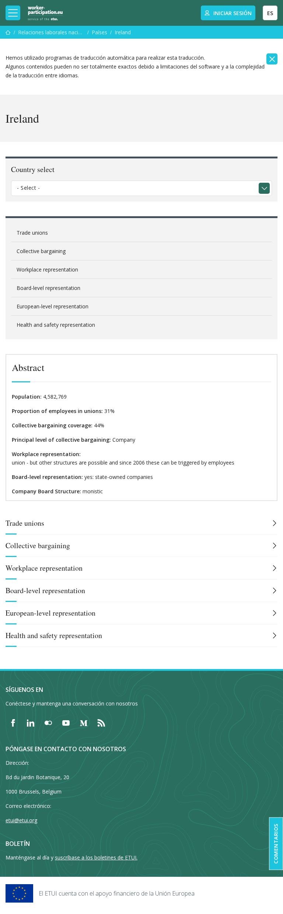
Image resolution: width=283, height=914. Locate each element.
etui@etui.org (21, 820)
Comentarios (275, 844)
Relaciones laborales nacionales (51, 32)
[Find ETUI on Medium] (83, 722)
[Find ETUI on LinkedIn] (30, 722)
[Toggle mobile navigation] (13, 13)
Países (99, 32)
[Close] (271, 58)
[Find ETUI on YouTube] (66, 722)
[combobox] (141, 188)
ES (270, 13)
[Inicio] (8, 32)
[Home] (45, 13)
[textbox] (136, 188)
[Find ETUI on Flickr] (48, 722)
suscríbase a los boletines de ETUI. (96, 857)
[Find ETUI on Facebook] (13, 722)
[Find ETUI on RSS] (101, 722)
